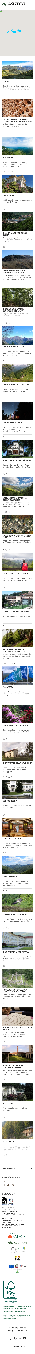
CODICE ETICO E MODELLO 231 (11, 1226)
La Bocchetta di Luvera (14, 347)
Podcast (7, 81)
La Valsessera (10, 876)
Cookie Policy (7, 1222)
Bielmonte (8, 157)
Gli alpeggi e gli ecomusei (16, 914)
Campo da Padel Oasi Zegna (16, 612)
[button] (20, 32)
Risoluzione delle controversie (13, 1224)
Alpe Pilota (8, 1141)
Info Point (8, 1103)
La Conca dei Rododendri (15, 725)
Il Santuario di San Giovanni (17, 952)
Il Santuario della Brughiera (17, 763)
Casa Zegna (8, 195)
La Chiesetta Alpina (12, 422)
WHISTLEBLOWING (7, 1228)
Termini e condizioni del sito (12, 1220)
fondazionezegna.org (17, 1346)
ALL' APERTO (8, 687)
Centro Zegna (10, 801)
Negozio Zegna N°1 (12, 839)
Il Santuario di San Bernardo (17, 460)
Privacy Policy (7, 1218)
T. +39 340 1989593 (17, 1328)
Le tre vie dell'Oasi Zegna (15, 574)
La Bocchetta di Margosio (16, 385)
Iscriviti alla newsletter (9, 1168)
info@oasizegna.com (9, 1318)
